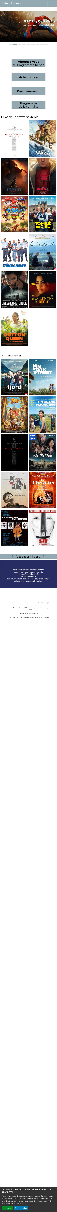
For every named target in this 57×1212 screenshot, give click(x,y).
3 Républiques (11, 3)
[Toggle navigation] (51, 3)
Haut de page (44, 603)
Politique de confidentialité (29, 613)
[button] (1, 26)
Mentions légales (45, 608)
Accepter (7, 1208)
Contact (29, 610)
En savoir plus (21, 1208)
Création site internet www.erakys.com (21, 617)
